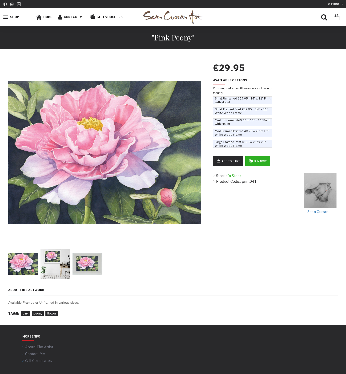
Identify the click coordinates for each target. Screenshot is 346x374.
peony (37, 313)
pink (25, 313)
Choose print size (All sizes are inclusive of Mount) (243, 90)
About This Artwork (26, 290)
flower (51, 313)
